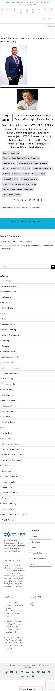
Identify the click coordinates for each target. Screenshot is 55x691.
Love (3, 427)
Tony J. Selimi (7, 208)
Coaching (5, 341)
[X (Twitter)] (17, 199)
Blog (3, 313)
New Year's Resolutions (11, 444)
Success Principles (8, 482)
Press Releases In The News (12, 455)
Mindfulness (6, 438)
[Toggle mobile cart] (44, 19)
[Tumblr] (41, 199)
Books (4, 319)
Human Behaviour (8, 400)
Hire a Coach (36, 542)
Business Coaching (9, 330)
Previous (51, 26)
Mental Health (7, 433)
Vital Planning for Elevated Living (14, 514)
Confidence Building (9, 351)
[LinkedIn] (37, 199)
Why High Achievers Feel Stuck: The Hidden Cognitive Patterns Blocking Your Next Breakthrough (14, 626)
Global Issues (7, 389)
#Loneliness (6, 281)
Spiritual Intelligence (9, 476)
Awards (5, 302)
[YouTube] (33, 199)
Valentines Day (7, 509)
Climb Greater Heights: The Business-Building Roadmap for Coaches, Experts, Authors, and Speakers (14, 642)
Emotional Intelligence (10, 384)
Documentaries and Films (11, 373)
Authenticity (6, 297)
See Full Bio (35, 147)
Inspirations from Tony (10, 406)
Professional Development (12, 460)
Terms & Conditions (39, 558)
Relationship (6, 471)
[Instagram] (21, 199)
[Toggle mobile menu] (49, 19)
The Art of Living (8, 487)
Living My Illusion (8, 422)
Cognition (5, 346)
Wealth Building (8, 520)
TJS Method (6, 498)
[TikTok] (25, 199)
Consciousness (7, 362)
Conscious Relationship (11, 357)
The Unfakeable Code (10, 493)
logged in (13, 241)
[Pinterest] (29, 199)
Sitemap (34, 564)
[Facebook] (13, 199)
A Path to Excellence (9, 286)
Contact (34, 537)
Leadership (6, 417)
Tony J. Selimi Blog (9, 504)
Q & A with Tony (8, 466)
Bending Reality (8, 308)
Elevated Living (7, 379)
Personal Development (10, 449)
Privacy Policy (36, 553)
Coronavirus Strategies (10, 368)
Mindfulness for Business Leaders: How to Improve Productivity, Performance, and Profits (14, 609)
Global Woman (7, 395)
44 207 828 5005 (16, 560)
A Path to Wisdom (9, 292)
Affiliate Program (10, 546)
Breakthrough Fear (9, 324)
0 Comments (35, 208)
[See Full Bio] (42, 147)
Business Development (10, 335)
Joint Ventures (7, 411)
